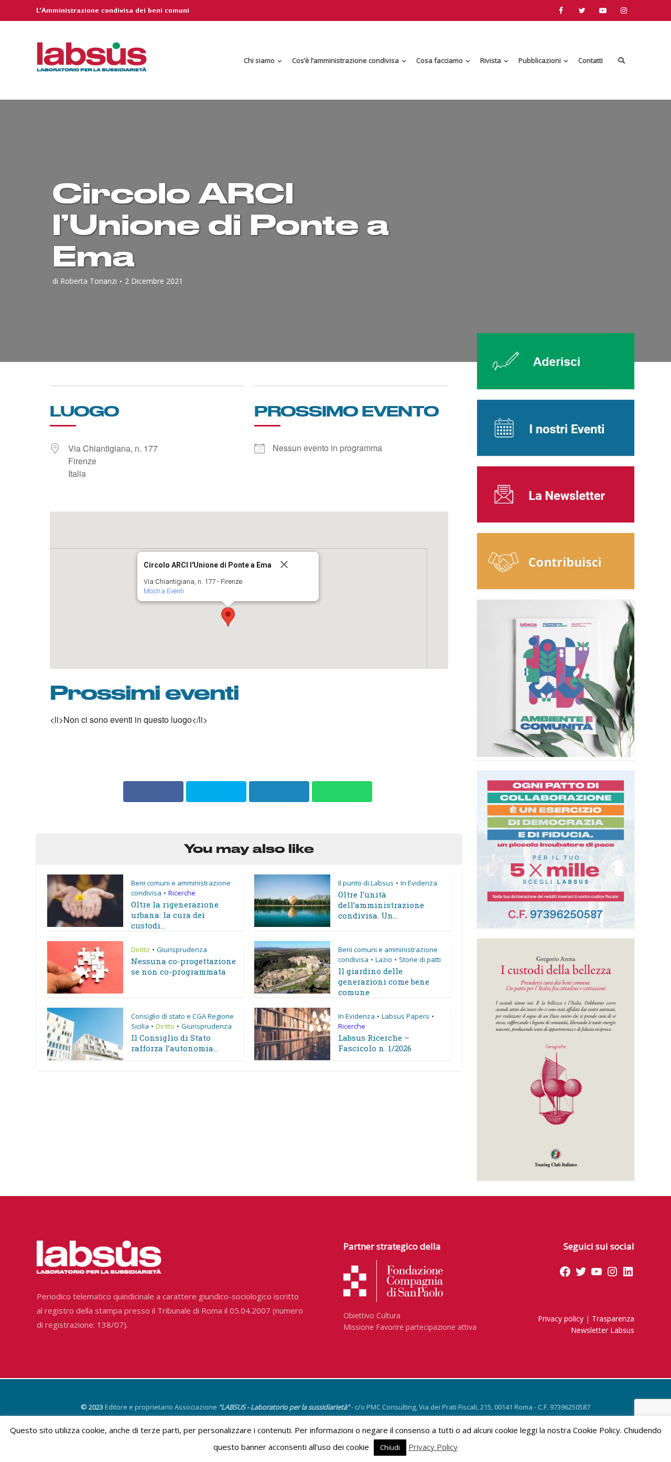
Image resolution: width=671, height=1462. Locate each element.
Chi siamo (259, 60)
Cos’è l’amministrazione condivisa (345, 60)
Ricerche (182, 893)
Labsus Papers (405, 1016)
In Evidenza (419, 883)
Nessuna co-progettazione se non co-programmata (183, 966)
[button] (228, 617)
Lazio (383, 959)
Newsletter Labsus (602, 1330)
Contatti (590, 60)
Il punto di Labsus (366, 883)
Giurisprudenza (182, 949)
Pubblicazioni (539, 60)
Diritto (140, 949)
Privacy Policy (433, 1447)
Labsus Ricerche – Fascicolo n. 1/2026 (375, 1042)
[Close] (295, 564)
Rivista (490, 60)
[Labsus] (92, 56)
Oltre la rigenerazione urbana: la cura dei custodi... (175, 915)
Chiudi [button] (390, 1447)
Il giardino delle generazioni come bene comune (383, 981)
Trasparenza (613, 1319)
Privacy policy (560, 1319)
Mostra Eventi (164, 591)
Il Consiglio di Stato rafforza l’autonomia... (174, 1042)
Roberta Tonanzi (88, 281)
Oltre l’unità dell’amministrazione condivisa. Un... (381, 905)
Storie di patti (420, 959)
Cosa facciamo (439, 60)
